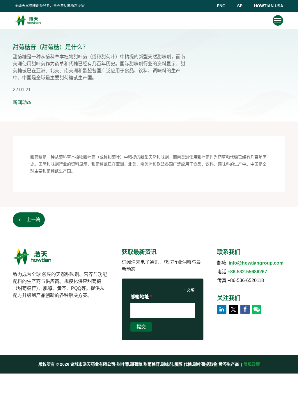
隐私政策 (252, 364)
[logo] (28, 20)
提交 (141, 326)
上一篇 (33, 219)
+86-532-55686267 (247, 271)
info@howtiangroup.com (256, 262)
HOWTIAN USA (268, 5)
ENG (221, 5)
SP (239, 5)
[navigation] (277, 20)
